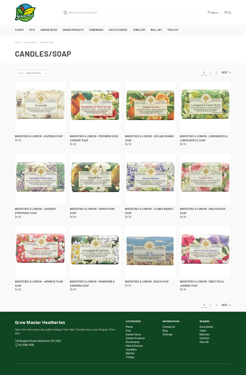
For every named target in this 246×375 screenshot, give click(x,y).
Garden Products (73, 29)
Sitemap (167, 334)
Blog (165, 330)
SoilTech (204, 338)
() (229, 12)
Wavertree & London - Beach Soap (147, 281)
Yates (203, 330)
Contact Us (169, 326)
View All (204, 342)
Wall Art (156, 29)
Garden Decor (49, 29)
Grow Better (206, 326)
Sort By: (20, 73)
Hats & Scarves (118, 29)
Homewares (96, 29)
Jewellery (139, 29)
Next (225, 72)
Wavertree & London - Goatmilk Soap (39, 136)
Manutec (205, 334)
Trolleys (172, 29)
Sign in (214, 12)
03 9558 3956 (26, 345)
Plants (19, 29)
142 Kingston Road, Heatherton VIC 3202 (38, 340)
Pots (32, 29)
